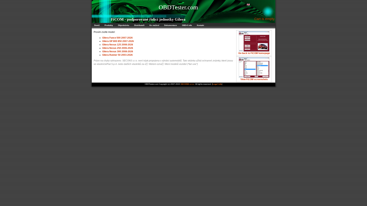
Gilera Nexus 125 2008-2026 (117, 44)
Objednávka (123, 25)
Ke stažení (154, 25)
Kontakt (200, 25)
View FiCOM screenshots (254, 79)
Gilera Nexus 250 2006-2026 (117, 48)
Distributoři (139, 25)
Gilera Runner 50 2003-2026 (117, 55)
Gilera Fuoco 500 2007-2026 (117, 37)
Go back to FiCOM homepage (254, 53)
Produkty (109, 25)
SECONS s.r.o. (187, 84)
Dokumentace (170, 25)
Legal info (217, 84)
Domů (97, 25)
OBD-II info (187, 25)
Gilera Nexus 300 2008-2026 (117, 51)
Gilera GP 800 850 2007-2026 (118, 41)
